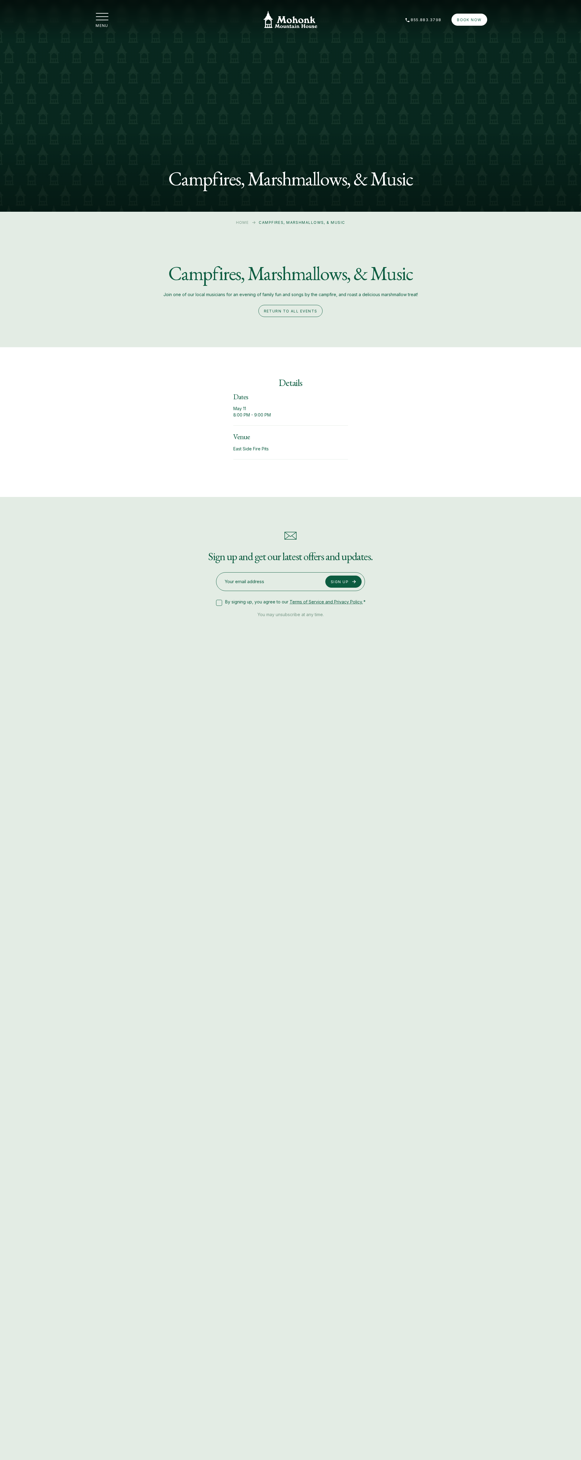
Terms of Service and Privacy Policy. (326, 601)
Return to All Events (290, 311)
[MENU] (102, 17)
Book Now (469, 20)
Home (242, 222)
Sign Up (340, 582)
